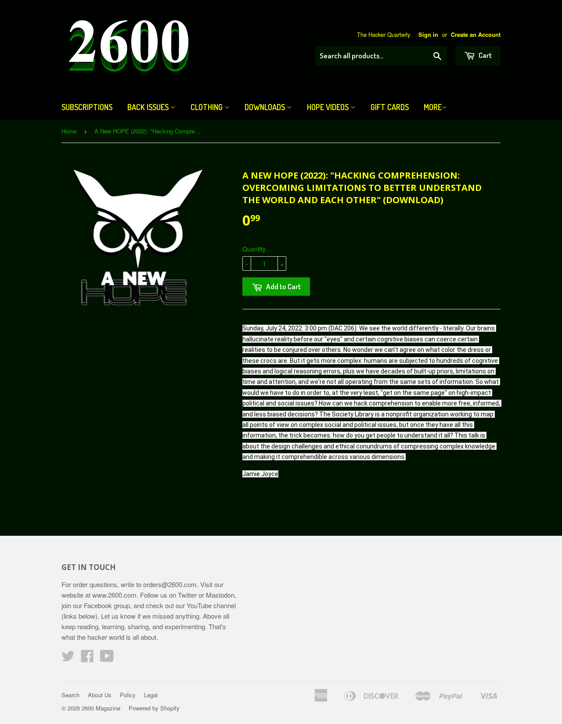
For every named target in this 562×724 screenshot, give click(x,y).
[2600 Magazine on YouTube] (107, 658)
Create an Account (476, 35)
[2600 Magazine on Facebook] (87, 658)
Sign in (428, 35)
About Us (100, 695)
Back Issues (148, 107)
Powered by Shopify (154, 708)
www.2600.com (114, 594)
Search (70, 695)
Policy (128, 695)
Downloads (266, 107)
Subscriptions (86, 107)
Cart (484, 55)
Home (68, 131)
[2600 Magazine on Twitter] (68, 658)
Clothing (207, 107)
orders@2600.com (170, 584)
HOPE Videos (328, 107)
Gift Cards (390, 107)
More (433, 107)
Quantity (254, 248)
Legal (151, 695)
